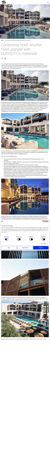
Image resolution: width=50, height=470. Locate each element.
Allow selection (25, 247)
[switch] (19, 239)
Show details (43, 243)
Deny (9, 247)
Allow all (41, 247)
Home (2, 40)
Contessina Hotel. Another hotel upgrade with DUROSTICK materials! (18, 40)
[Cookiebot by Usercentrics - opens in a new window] (43, 221)
